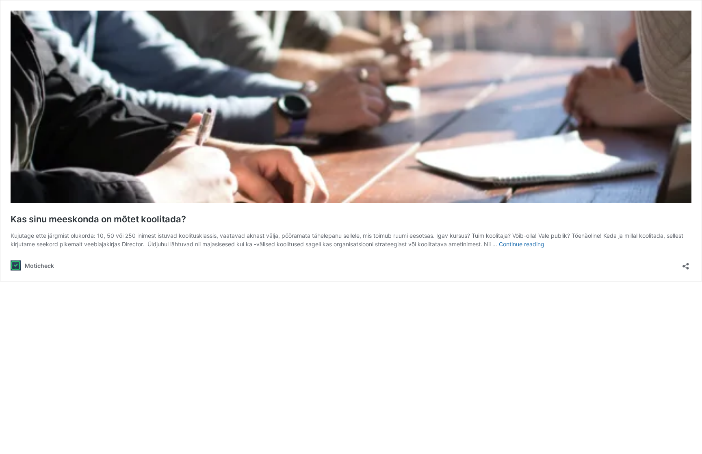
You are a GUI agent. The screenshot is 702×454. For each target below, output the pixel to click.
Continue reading (521, 244)
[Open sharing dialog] (685, 263)
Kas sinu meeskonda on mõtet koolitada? (98, 219)
